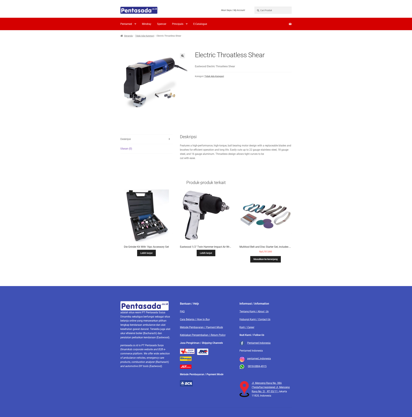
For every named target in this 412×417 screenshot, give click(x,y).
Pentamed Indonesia (259, 342)
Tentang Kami (254, 311)
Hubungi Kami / (254, 319)
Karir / (246, 327)
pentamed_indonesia (259, 358)
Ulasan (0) (126, 148)
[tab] (146, 139)
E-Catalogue (200, 23)
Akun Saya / (233, 10)
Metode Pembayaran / (201, 327)
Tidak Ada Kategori (144, 36)
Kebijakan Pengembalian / (202, 335)
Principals (177, 23)
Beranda (128, 36)
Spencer (161, 23)
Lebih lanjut (146, 253)
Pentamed (126, 23)
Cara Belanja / (195, 319)
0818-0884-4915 (257, 366)
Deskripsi (125, 139)
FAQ (182, 311)
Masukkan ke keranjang (265, 259)
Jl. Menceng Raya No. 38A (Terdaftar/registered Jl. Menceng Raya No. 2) (271, 387)
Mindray (146, 23)
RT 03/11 (272, 391)
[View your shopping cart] (273, 22)
